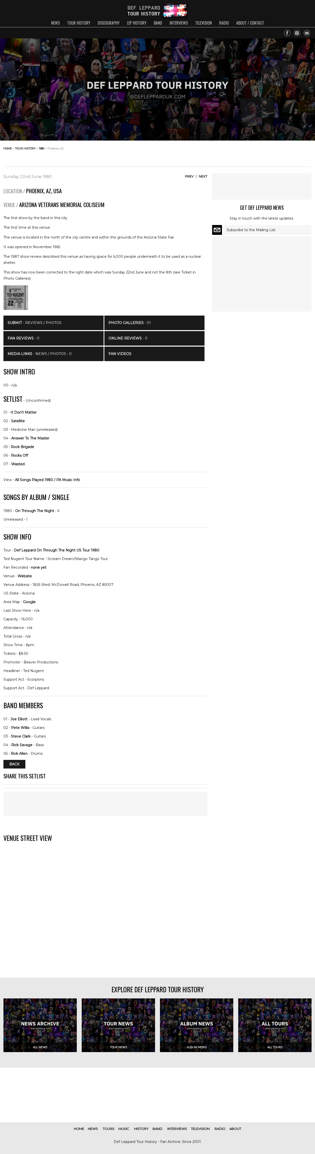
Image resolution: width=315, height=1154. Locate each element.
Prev (189, 176)
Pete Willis (20, 727)
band (158, 23)
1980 (41, 148)
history (141, 1129)
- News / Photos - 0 (40, 354)
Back (14, 764)
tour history (78, 23)
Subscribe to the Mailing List (251, 230)
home (7, 148)
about (235, 1129)
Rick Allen (19, 753)
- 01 (130, 323)
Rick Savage (21, 745)
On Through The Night (34, 511)
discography (109, 23)
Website (25, 576)
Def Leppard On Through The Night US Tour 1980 (56, 550)
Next (203, 176)
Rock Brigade (22, 447)
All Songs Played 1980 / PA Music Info (47, 480)
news (55, 23)
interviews (179, 23)
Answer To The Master (30, 438)
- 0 (23, 338)
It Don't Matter (24, 412)
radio (224, 23)
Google (29, 602)
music (123, 1129)
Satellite (18, 421)
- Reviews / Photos (35, 323)
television (203, 23)
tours (108, 1129)
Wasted (18, 464)
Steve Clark (21, 736)
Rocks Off (19, 455)
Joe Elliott (19, 719)
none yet (39, 567)
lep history (136, 23)
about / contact (250, 23)
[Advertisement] (272, 152)
